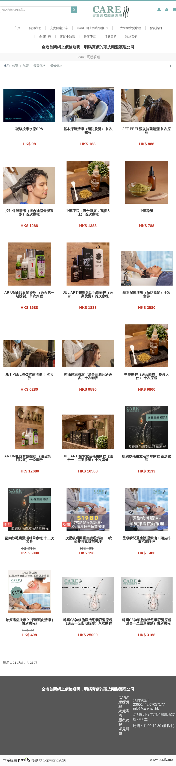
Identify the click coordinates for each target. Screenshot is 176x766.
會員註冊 (45, 36)
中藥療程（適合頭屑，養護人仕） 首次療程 (88, 212)
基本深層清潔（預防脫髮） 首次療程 (88, 130)
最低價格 (56, 65)
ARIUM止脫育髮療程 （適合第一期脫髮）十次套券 (29, 458)
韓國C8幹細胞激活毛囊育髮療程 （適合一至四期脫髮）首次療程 (146, 621)
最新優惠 (90, 36)
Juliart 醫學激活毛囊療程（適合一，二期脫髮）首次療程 (88, 294)
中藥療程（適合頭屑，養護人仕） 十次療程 (146, 376)
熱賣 (26, 65)
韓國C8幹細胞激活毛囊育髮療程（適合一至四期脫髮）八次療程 (87, 621)
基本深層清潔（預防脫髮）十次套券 (147, 294)
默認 (15, 65)
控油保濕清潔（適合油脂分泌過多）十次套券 (88, 376)
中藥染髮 (146, 211)
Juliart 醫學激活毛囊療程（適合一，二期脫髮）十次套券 (88, 458)
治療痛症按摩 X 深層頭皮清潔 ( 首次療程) (29, 621)
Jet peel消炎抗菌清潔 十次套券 (29, 376)
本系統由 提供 (21, 760)
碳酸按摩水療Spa (29, 129)
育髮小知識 (67, 36)
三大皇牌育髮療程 (129, 28)
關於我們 (35, 28)
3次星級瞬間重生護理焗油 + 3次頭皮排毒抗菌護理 (88, 539)
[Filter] (170, 65)
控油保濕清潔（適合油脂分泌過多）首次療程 (29, 212)
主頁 (17, 28)
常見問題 (111, 36)
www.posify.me (161, 759)
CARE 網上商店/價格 (91, 28)
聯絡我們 (131, 36)
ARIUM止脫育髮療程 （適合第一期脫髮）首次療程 (29, 294)
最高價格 (39, 65)
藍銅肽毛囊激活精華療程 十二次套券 (29, 539)
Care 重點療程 (88, 57)
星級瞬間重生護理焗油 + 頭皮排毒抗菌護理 (147, 539)
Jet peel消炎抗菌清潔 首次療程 (147, 130)
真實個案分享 (59, 28)
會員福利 (156, 28)
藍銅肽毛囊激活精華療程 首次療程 (146, 458)
